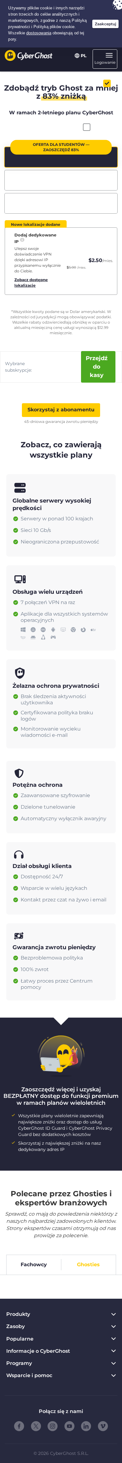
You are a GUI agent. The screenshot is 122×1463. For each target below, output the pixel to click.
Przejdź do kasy (97, 367)
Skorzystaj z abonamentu (61, 410)
